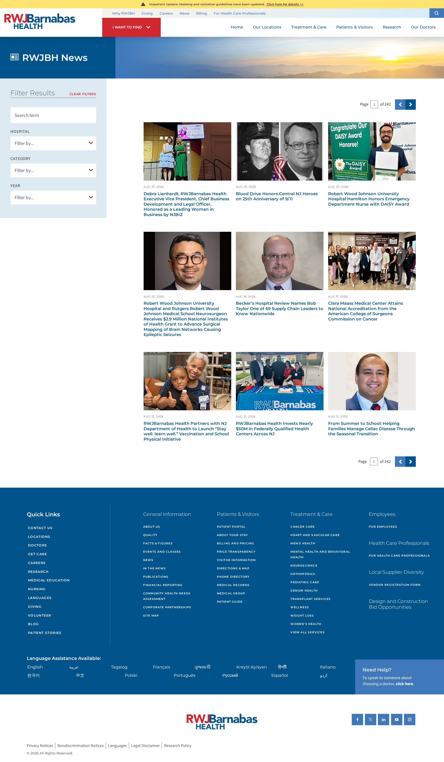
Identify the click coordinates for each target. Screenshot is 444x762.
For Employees (383, 526)
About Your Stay (232, 535)
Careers (166, 13)
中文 (80, 675)
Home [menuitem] (237, 27)
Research (38, 572)
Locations (39, 537)
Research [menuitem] (392, 27)
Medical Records (233, 585)
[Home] (51, 22)
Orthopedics (302, 574)
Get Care (37, 554)
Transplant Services (310, 599)
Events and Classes (162, 551)
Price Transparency (236, 551)
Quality (150, 535)
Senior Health (304, 590)
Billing (201, 13)
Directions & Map (233, 568)
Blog (33, 624)
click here (404, 684)
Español (279, 675)
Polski (131, 675)
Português (184, 675)
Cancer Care (302, 526)
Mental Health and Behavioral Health (320, 554)
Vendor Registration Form (394, 584)
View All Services (307, 632)
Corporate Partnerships (167, 607)
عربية (74, 667)
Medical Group (231, 593)
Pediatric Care (304, 582)
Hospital (20, 132)
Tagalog (119, 667)
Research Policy (177, 746)
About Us (151, 526)
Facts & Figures (158, 543)
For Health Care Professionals (240, 13)
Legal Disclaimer (145, 746)
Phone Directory (233, 576)
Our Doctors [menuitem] (423, 27)
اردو (323, 675)
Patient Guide (230, 601)
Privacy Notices (40, 746)
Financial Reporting (163, 585)
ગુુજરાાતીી (202, 667)
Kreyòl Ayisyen (251, 667)
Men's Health (302, 543)
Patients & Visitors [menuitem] (354, 27)
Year (15, 186)
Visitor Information (236, 560)
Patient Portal (231, 526)
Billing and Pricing (235, 543)
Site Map (151, 615)
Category (20, 159)
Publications (155, 576)
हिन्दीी (282, 667)
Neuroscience (303, 565)
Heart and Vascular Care (315, 535)
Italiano (328, 667)
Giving (147, 13)
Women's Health (305, 624)
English (35, 667)
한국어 (33, 675)
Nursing (37, 589)
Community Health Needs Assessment (167, 596)
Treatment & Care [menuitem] (308, 27)
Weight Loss (302, 615)
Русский (230, 675)
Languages (40, 598)
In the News (154, 568)
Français (161, 667)
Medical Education (49, 580)
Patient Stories (45, 633)
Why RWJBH (123, 13)
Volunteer (39, 615)
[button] (436, 13)
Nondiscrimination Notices (80, 746)
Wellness (299, 607)
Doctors (37, 545)
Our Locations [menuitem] (267, 27)
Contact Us (40, 528)
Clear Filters (82, 94)
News (184, 13)
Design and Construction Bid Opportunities (398, 604)
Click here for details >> (285, 4)
